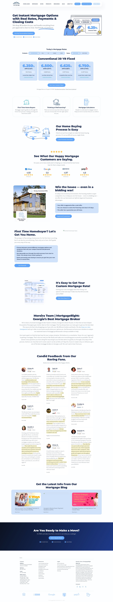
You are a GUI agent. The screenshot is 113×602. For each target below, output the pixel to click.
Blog (63, 4)
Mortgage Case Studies (43, 569)
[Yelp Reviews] (77, 595)
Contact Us (41, 572)
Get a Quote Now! (56, 538)
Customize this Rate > (28, 77)
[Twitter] (85, 587)
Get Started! (22, 265)
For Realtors (41, 570)
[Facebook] (77, 587)
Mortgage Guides (42, 566)
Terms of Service (60, 563)
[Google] (47, 169)
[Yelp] (84, 169)
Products (48, 4)
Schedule (77, 4)
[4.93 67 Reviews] (28, 169)
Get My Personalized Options (24, 33)
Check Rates (97, 4)
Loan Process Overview (65, 139)
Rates (41, 4)
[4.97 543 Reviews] (65, 169)
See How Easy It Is (64, 298)
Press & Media (41, 573)
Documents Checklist (43, 564)
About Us (69, 4)
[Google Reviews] (51, 595)
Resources (57, 4)
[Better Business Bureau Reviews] (36, 595)
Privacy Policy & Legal (61, 564)
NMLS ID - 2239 (61, 600)
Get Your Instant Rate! (56, 85)
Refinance (35, 4)
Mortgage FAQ (42, 567)
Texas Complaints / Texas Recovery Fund (65, 566)
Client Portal (41, 576)
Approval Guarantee (63, 216)
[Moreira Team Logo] (16, 3)
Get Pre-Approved (86, 4)
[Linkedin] (80, 587)
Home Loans (26, 4)
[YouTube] (82, 587)
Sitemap (59, 570)
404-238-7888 (16, 5)
